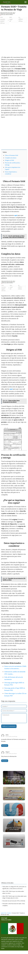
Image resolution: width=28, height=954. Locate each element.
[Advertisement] (14, 41)
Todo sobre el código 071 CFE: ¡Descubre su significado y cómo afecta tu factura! (14, 887)
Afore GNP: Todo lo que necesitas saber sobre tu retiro (13, 892)
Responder (4, 745)
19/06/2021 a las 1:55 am (11, 753)
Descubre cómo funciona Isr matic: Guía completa (13, 904)
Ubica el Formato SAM (11, 155)
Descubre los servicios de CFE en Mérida (13, 901)
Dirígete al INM (9, 160)
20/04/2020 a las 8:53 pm (11, 736)
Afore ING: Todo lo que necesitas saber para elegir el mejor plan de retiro (14, 897)
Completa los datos (10, 158)
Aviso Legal (4, 918)
